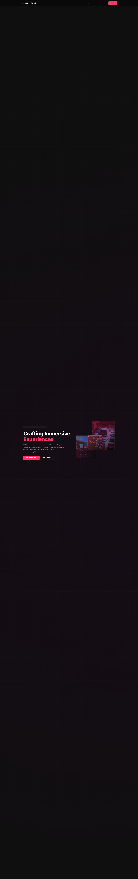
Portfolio (96, 3)
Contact (113, 3)
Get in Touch (47, 457)
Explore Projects (31, 457)
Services (87, 3)
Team (104, 3)
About (80, 3)
